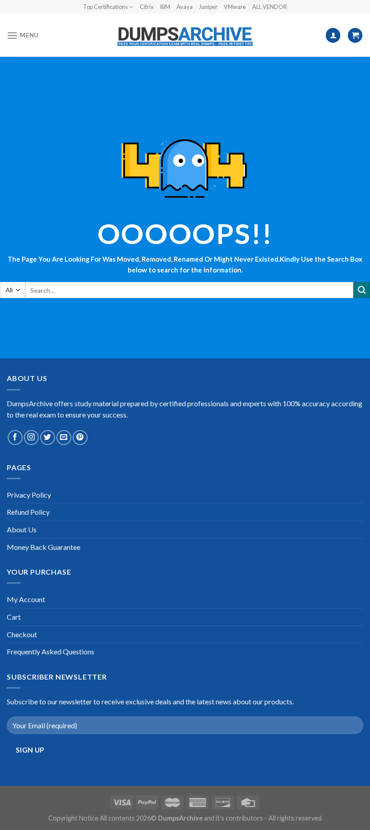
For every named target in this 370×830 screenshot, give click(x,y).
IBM (165, 6)
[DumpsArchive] (185, 35)
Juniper (208, 6)
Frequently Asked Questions (50, 651)
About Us (22, 529)
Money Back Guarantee (43, 547)
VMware (235, 6)
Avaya (184, 6)
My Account (26, 599)
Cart (14, 616)
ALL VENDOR (269, 6)
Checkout (22, 634)
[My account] (333, 35)
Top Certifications (105, 6)
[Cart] (355, 35)
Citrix (146, 6)
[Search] (361, 290)
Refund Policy (28, 512)
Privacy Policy (29, 494)
